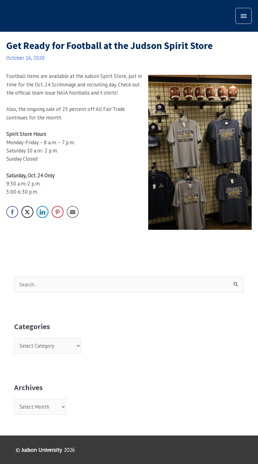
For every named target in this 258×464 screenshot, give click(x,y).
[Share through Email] (73, 212)
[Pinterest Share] (58, 212)
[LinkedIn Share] (42, 212)
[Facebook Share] (12, 212)
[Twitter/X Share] (27, 212)
